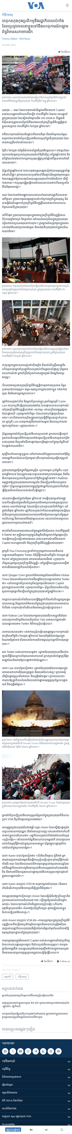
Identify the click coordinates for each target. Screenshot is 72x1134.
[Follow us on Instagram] (28, 1051)
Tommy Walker (10, 38)
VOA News (24, 38)
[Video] (31, 1130)
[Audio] (47, 1130)
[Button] (64, 52)
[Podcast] (51, 1051)
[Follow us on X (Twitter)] (13, 1051)
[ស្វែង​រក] (62, 1130)
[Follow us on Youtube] (20, 1051)
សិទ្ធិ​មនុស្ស (7, 14)
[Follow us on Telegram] (35, 1051)
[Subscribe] (58, 1051)
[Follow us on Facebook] (5, 1051)
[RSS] (43, 1051)
